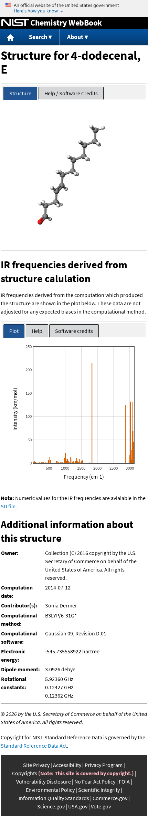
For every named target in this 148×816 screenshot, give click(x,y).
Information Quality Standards (54, 798)
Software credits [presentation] (74, 330)
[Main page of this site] (10, 37)
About (75, 37)
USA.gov (77, 806)
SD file (8, 506)
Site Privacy (36, 764)
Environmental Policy (50, 789)
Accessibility (67, 764)
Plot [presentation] (14, 330)
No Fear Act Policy (94, 781)
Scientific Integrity (99, 789)
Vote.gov (101, 806)
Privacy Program (104, 764)
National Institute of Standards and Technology (15, 22)
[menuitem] (10, 37)
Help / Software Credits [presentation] (71, 93)
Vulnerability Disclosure (43, 781)
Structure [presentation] (20, 93)
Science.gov (51, 806)
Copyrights (24, 773)
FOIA (124, 781)
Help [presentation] (37, 330)
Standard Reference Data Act (34, 745)
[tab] (20, 93)
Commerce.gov (110, 798)
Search (38, 37)
